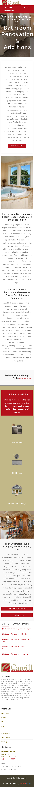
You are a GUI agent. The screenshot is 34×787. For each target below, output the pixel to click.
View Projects (17, 146)
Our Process (5, 733)
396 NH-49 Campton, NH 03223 (8, 755)
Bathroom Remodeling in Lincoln (15, 634)
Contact (4, 717)
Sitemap (4, 742)
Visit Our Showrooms (9, 9)
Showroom (5, 722)
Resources (5, 713)
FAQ (2, 726)
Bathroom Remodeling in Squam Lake (16, 654)
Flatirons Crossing (8, 751)
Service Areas (6, 737)
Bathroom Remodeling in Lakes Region (17, 629)
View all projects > (26, 378)
